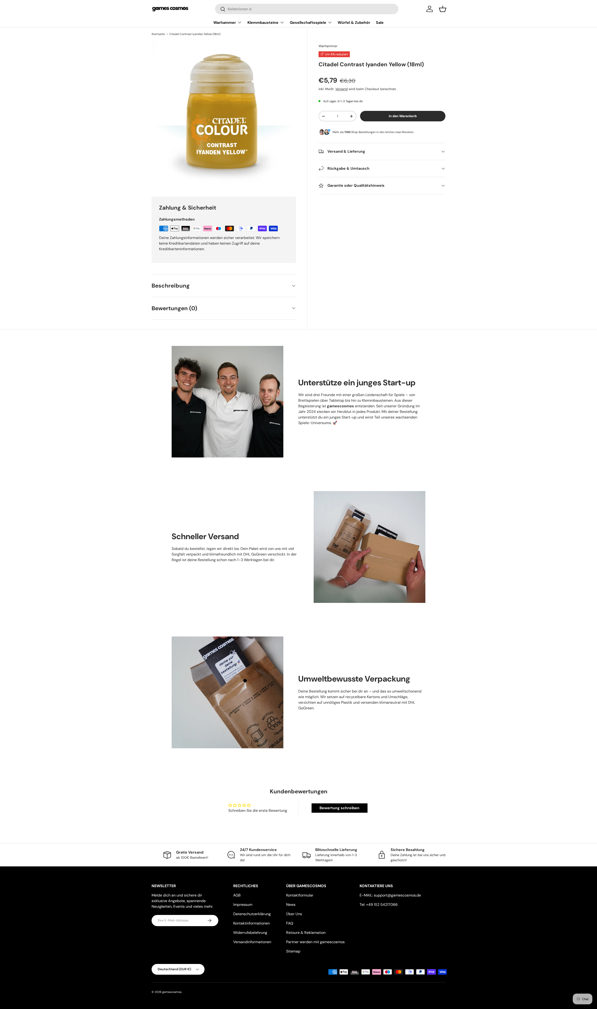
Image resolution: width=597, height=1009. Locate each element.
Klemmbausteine (262, 22)
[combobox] (306, 9)
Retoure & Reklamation (306, 932)
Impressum (242, 904)
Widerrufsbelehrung (250, 932)
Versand (341, 89)
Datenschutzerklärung (252, 913)
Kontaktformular (299, 895)
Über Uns (294, 913)
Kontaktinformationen (251, 923)
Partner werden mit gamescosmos (315, 941)
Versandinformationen (252, 941)
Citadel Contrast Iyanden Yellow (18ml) (194, 34)
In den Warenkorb (403, 116)
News (290, 904)
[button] (442, 9)
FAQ (289, 923)
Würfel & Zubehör (354, 22)
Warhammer (224, 22)
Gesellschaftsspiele (308, 22)
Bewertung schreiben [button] (339, 807)
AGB (237, 895)
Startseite (158, 34)
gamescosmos (171, 992)
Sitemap (293, 951)
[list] (224, 113)
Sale (380, 22)
